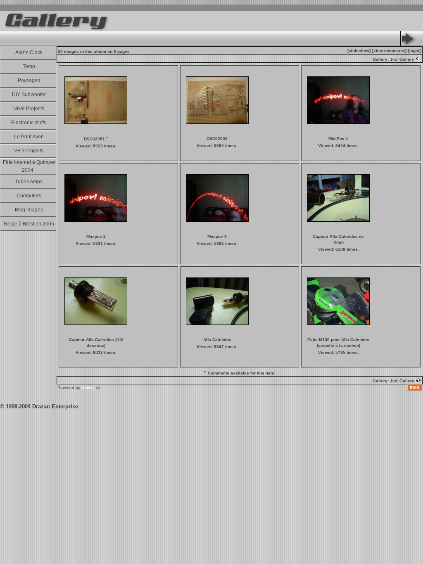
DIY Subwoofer (29, 94)
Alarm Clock (29, 52)
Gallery (88, 387)
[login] (414, 50)
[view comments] (389, 50)
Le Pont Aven (29, 137)
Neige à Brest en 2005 (29, 224)
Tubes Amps (29, 182)
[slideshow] (359, 50)
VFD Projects (28, 151)
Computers (29, 196)
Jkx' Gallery (403, 59)
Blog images (29, 210)
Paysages (29, 80)
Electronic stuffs (28, 123)
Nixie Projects (28, 108)
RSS (415, 387)
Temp (29, 66)
